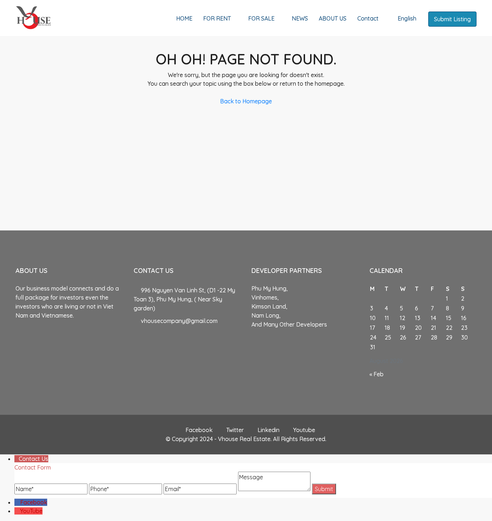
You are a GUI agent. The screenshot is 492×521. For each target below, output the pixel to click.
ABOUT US (332, 18)
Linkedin (268, 430)
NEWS (300, 18)
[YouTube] (17, 511)
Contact (368, 18)
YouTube (31, 511)
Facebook (199, 430)
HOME (184, 18)
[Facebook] (17, 502)
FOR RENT (217, 18)
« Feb (377, 374)
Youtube (303, 430)
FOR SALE (261, 18)
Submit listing (452, 19)
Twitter (235, 430)
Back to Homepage (246, 101)
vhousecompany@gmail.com (179, 320)
